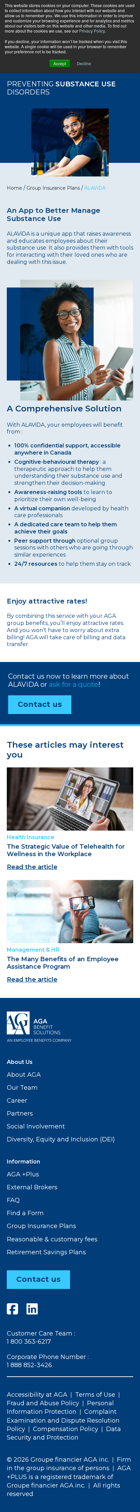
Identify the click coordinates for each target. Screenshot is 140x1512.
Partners (20, 1113)
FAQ (13, 1200)
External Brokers (32, 1187)
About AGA (24, 1074)
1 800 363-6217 (29, 1341)
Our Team (22, 1087)
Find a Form (25, 1213)
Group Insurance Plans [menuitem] (53, 188)
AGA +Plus (23, 1174)
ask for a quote (73, 684)
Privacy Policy (92, 31)
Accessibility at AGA (37, 1394)
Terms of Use (95, 1394)
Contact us (40, 704)
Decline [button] (84, 63)
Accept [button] (59, 63)
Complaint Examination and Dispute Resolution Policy (63, 1420)
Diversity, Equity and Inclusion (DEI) (61, 1139)
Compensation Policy (65, 1429)
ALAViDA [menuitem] (95, 188)
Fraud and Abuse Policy (43, 1403)
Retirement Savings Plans (46, 1252)
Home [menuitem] (14, 188)
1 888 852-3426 (29, 1365)
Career (17, 1100)
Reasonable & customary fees (52, 1239)
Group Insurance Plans (41, 1226)
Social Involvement (36, 1126)
